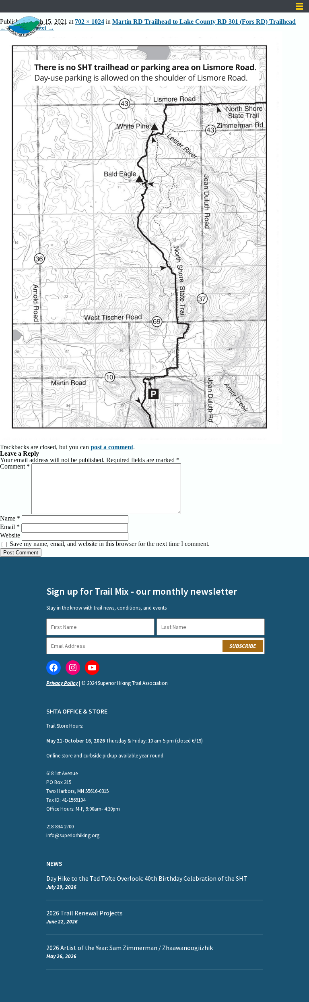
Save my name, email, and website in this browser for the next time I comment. (110, 543)
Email (10, 526)
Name (10, 518)
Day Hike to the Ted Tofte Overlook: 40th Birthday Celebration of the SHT (146, 878)
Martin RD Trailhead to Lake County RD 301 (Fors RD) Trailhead (204, 21)
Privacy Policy (62, 683)
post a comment (112, 447)
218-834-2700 (60, 826)
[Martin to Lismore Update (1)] (141, 34)
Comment (15, 466)
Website (10, 535)
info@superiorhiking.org (72, 835)
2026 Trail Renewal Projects (84, 913)
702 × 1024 (89, 21)
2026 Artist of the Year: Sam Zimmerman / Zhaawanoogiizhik (130, 948)
